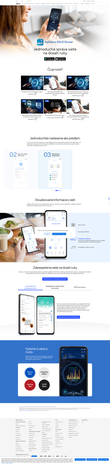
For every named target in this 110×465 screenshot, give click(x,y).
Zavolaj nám (71, 429)
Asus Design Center (59, 433)
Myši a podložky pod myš (46, 438)
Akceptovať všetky (103, 459)
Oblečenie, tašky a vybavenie (47, 444)
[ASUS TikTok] (57, 457)
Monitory (17, 443)
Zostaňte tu (47, 234)
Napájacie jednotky (32, 441)
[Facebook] (49, 457)
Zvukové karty (31, 443)
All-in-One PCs (18, 446)
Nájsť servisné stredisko (73, 423)
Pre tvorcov (18, 433)
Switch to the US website (59, 234)
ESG (83, 421)
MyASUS (70, 437)
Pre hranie (17, 437)
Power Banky (44, 451)
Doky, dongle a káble (46, 449)
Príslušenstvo (18, 439)
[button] (88, 1)
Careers (56, 423)
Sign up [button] (34, 456)
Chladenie (31, 439)
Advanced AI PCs (58, 446)
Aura (56, 444)
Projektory (18, 445)
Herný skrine (31, 437)
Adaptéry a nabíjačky (46, 447)
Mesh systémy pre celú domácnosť (46, 422)
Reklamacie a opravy (72, 431)
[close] (73, 228)
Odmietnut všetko (92, 459)
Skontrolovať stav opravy (73, 421)
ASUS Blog (57, 441)
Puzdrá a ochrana (45, 445)
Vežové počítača (19, 448)
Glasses (30, 429)
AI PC (56, 431)
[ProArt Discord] (65, 457)
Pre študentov (18, 435)
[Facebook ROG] (53, 457)
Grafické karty (31, 435)
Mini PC (30, 423)
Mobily (84, 1)
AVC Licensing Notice (59, 439)
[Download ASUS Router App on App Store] (60, 58)
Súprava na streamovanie (46, 442)
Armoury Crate (58, 442)
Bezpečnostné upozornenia (74, 433)
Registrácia (87, 3)
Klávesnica (44, 436)
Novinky (57, 425)
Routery (30, 450)
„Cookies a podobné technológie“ (7, 463)
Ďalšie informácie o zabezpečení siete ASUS (55, 279)
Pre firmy (92, 1)
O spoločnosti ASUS (59, 421)
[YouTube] (45, 457)
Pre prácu (17, 431)
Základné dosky (32, 433)
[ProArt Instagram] (61, 457)
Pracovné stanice (32, 425)
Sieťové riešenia (45, 426)
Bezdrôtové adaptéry (46, 424)
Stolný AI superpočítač (46, 430)
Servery (43, 432)
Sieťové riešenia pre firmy (46, 428)
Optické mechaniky (32, 444)
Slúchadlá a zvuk (45, 440)
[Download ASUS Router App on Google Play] (49, 58)
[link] (18, 3)
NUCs (30, 421)
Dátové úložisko (32, 446)
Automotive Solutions (59, 437)
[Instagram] (41, 457)
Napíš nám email (72, 427)
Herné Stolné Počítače (20, 450)
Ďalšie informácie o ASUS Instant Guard (68, 317)
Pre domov (18, 429)
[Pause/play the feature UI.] (42, 257)
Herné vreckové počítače (20, 425)
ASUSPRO (57, 435)
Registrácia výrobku (72, 425)
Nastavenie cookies (80, 459)
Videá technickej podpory (73, 435)
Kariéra (56, 427)
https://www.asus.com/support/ (27, 410)
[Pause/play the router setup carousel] (60, 191)
